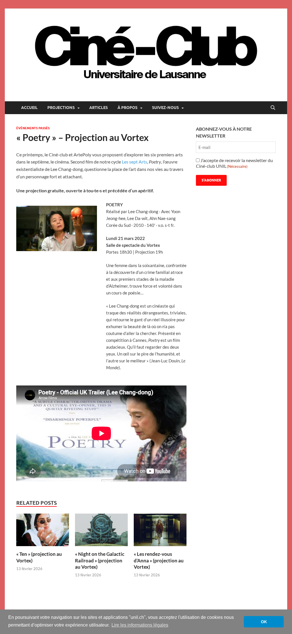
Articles (98, 107)
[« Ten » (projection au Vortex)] (42, 531)
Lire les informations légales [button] (139, 625)
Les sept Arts (134, 161)
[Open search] (273, 107)
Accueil (29, 107)
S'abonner (211, 180)
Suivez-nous (165, 107)
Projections (61, 107)
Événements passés (33, 128)
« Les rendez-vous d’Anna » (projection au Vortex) (159, 560)
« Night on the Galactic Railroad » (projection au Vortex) (99, 560)
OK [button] (264, 621)
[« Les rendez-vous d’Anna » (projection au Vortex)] (160, 531)
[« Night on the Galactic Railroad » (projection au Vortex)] (101, 531)
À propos (127, 107)
